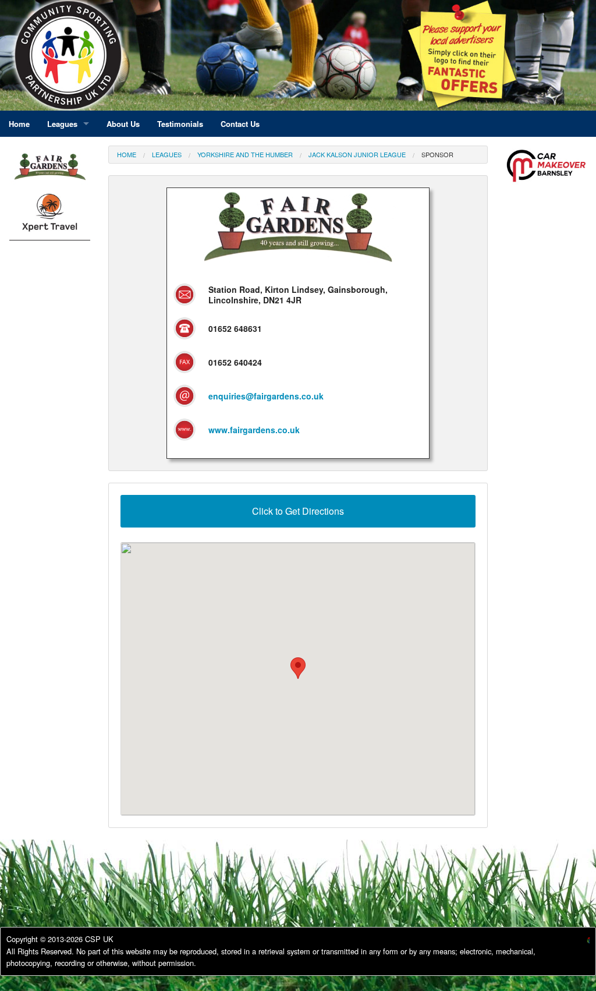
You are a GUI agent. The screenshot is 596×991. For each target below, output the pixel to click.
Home (126, 154)
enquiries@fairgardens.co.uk (266, 396)
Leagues (167, 154)
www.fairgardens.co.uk (254, 430)
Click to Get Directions (298, 511)
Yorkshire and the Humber (245, 154)
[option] (50, 216)
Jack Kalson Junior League (357, 154)
